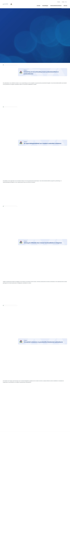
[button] (66, 2)
